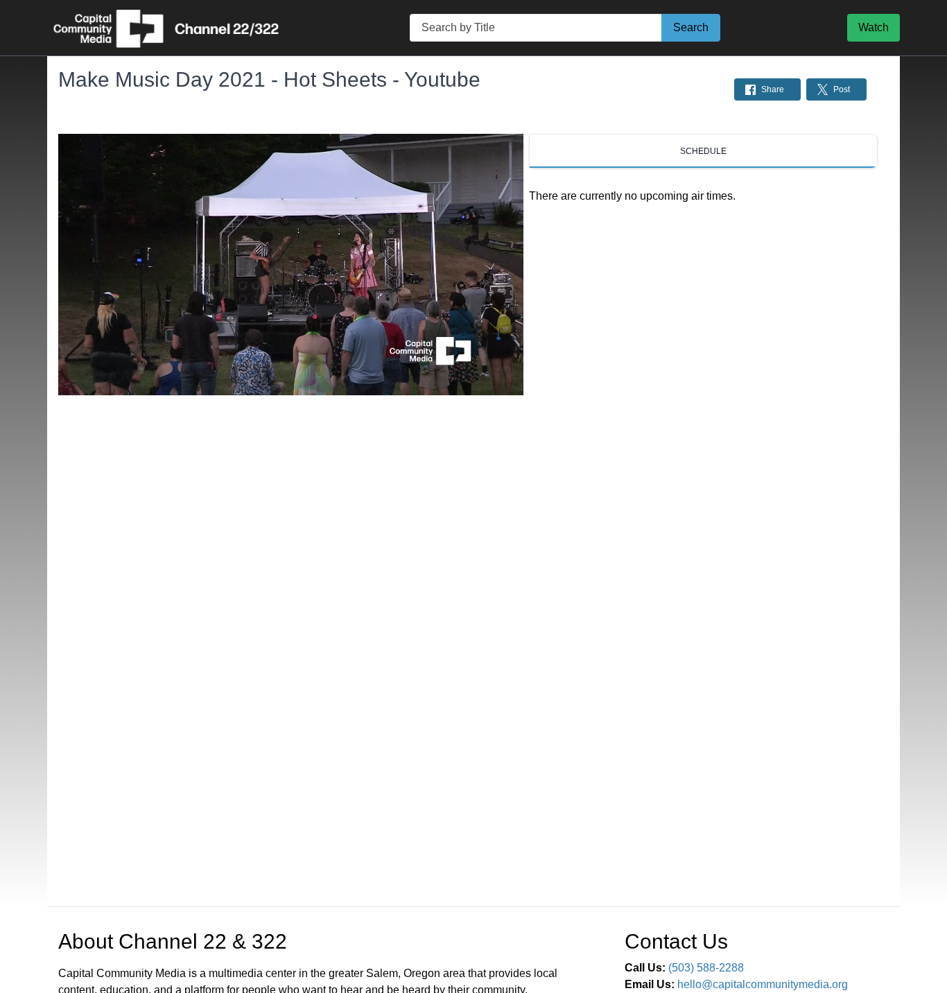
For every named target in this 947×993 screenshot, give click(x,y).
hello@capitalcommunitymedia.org (762, 984)
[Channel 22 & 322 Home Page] (165, 28)
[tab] (703, 151)
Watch (873, 27)
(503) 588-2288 (706, 968)
